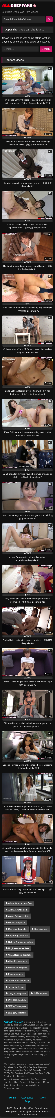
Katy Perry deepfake (18, 935)
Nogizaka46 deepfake (18, 948)
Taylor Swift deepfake (18, 980)
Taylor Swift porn (16, 987)
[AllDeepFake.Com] (23, 6)
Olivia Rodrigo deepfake (19, 955)
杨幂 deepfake (40, 993)
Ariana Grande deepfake (20, 903)
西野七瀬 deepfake (17, 1000)
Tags (27, 1101)
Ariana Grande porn (18, 910)
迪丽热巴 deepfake (17, 1006)
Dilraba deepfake (16, 922)
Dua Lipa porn (41, 929)
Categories (27, 1097)
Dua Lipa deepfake (17, 929)
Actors (42, 1097)
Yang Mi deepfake (17, 993)
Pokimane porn (15, 974)
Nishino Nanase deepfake (20, 942)
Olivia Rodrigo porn (17, 961)
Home (12, 1097)
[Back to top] (45, 1109)
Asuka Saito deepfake (18, 916)
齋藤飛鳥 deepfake (17, 1013)
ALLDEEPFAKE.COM (13, 1022)
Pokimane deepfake (18, 967)
